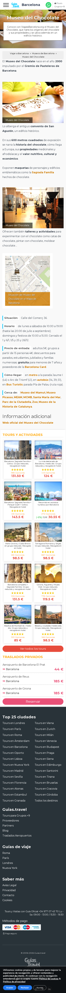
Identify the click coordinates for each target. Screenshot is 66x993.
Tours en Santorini (46, 770)
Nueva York (9, 868)
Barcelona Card (35, 367)
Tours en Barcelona (15, 746)
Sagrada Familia (43, 172)
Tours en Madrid (12, 770)
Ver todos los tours (33, 648)
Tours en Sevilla (12, 776)
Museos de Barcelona (43, 53)
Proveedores (10, 820)
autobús (42, 379)
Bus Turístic (14, 384)
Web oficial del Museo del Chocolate (27, 422)
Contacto (8, 895)
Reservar (33, 701)
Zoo (35, 401)
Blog (5, 830)
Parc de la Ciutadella (16, 401)
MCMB (27, 397)
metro (33, 375)
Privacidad (9, 890)
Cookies (7, 900)
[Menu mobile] (6, 5)
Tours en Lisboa (12, 758)
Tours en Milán (44, 735)
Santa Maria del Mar (47, 397)
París (5, 858)
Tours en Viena (44, 723)
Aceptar (9, 987)
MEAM (18, 397)
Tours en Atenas (12, 788)
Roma (6, 853)
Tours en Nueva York (15, 764)
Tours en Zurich (45, 729)
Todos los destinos (46, 800)
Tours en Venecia (46, 740)
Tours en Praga (44, 752)
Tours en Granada (13, 800)
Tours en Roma (12, 735)
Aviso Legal (9, 885)
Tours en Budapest (47, 746)
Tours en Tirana (44, 776)
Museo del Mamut (33, 392)
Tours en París (11, 729)
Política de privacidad (14, 981)
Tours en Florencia (14, 782)
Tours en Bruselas (46, 782)
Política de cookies (48, 978)
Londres (7, 863)
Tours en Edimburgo (48, 764)
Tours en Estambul (14, 794)
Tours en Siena (44, 758)
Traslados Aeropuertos (16, 835)
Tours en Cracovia (46, 788)
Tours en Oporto (13, 752)
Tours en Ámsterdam (15, 740)
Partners (8, 825)
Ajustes (40, 987)
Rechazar (25, 987)
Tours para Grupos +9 (16, 815)
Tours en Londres (13, 723)
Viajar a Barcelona (19, 53)
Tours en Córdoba (46, 794)
